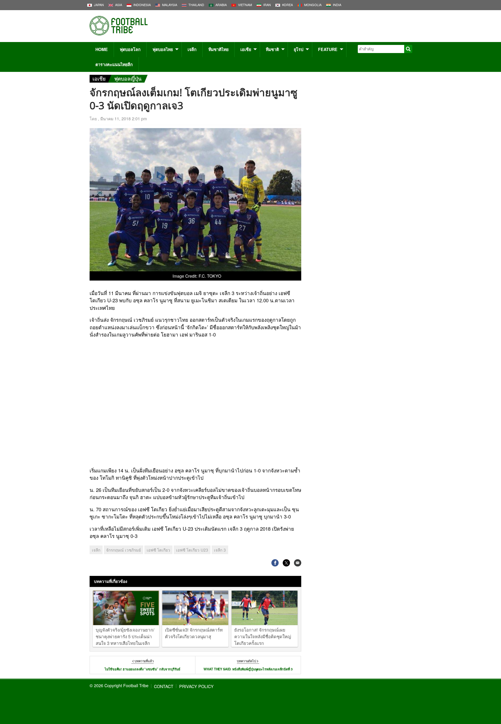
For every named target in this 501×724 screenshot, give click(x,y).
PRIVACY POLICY (196, 686)
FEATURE (327, 49)
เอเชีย (245, 49)
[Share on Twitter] (286, 563)
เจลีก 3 (220, 550)
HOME (101, 49)
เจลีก (192, 49)
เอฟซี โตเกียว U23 (192, 550)
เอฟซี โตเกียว (158, 550)
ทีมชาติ (272, 49)
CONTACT (163, 686)
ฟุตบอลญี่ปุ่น (127, 78)
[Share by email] (297, 563)
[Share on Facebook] (275, 563)
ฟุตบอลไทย (163, 49)
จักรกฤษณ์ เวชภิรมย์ (123, 550)
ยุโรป (298, 49)
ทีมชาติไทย (218, 49)
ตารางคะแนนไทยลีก (114, 64)
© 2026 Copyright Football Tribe (119, 685)
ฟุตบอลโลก (130, 49)
